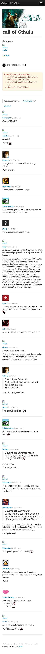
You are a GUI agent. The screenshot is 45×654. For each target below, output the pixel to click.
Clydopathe (6, 548)
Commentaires (12, 101)
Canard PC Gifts (10, 3)
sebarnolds (6, 186)
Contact (20, 646)
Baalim (5, 622)
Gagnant (7, 106)
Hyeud (4, 303)
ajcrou (4, 347)
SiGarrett (5, 160)
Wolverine (6, 569)
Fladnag (5, 449)
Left (3, 329)
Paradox (5, 136)
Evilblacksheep (7, 206)
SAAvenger (6, 118)
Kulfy (4, 247)
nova (6, 55)
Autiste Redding (8, 597)
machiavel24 (7, 507)
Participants (29, 101)
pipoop (4, 229)
